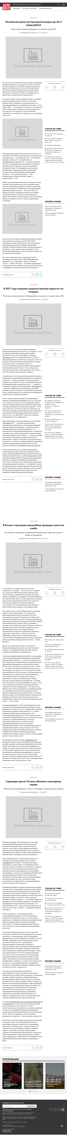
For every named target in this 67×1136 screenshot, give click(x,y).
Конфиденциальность (6, 1130)
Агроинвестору (30, 740)
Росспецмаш (7, 357)
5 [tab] (37, 1091)
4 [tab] (35, 1091)
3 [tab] (33, 1091)
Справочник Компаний (45, 8)
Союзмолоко (8, 1004)
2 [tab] (31, 1091)
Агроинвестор (17, 8)
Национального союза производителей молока (25, 1002)
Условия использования (7, 1131)
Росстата (13, 705)
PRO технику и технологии (30, 8)
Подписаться (31, 1106)
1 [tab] (29, 1091)
